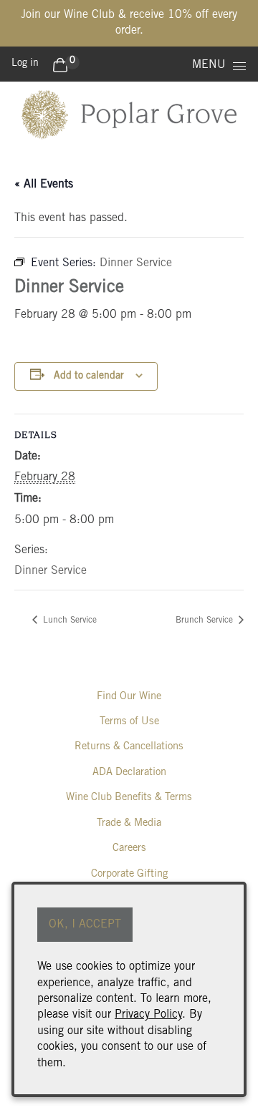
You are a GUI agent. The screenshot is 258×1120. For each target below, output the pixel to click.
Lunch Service (68, 620)
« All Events (43, 184)
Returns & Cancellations (129, 746)
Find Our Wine (129, 696)
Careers (129, 848)
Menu (209, 65)
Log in (25, 64)
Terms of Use (129, 721)
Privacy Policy (148, 1015)
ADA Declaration (129, 772)
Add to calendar (89, 376)
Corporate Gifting (129, 874)
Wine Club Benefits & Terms (129, 797)
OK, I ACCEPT (85, 924)
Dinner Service (50, 571)
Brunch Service (206, 620)
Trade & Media (129, 823)
